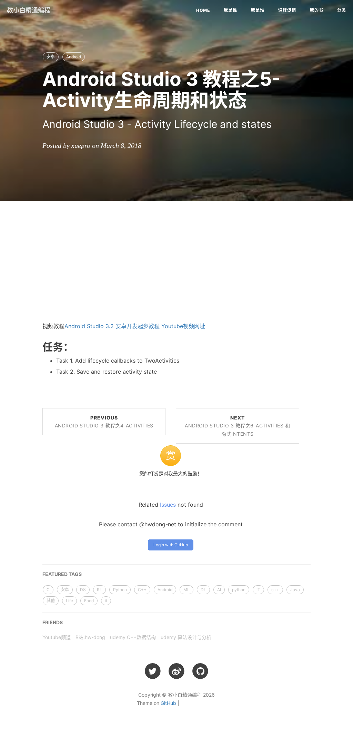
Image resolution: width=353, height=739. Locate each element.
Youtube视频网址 (183, 326)
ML (186, 589)
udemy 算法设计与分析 (186, 637)
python (238, 589)
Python (120, 589)
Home (203, 10)
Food (89, 600)
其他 (51, 600)
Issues (168, 504)
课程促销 (287, 10)
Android (73, 56)
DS (83, 589)
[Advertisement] (176, 256)
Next (237, 426)
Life (69, 600)
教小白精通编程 (28, 10)
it (106, 600)
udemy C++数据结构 (133, 637)
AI (219, 589)
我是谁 (230, 10)
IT (258, 589)
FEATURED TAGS (62, 574)
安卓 (51, 56)
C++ (142, 589)
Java (295, 589)
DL (203, 589)
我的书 (316, 10)
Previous (104, 422)
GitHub (168, 703)
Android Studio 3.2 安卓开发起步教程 (112, 326)
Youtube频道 (56, 637)
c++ (275, 589)
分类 (341, 10)
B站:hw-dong (90, 637)
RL (99, 589)
